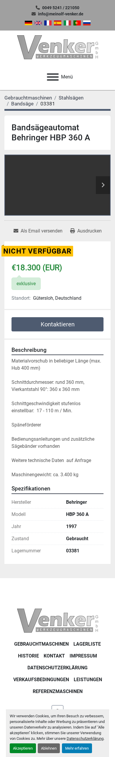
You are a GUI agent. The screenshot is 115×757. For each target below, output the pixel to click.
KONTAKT (54, 656)
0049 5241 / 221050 (60, 7)
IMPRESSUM (83, 656)
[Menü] (53, 77)
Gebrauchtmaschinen (41, 644)
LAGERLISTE (87, 644)
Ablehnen (49, 748)
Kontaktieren (58, 324)
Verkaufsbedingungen (41, 679)
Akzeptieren (23, 748)
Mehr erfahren (77, 748)
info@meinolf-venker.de (60, 14)
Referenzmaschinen (58, 691)
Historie (28, 656)
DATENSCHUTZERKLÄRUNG (57, 668)
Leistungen (88, 679)
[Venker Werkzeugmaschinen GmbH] (57, 620)
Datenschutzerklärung (85, 738)
